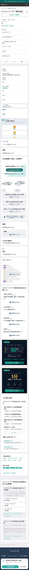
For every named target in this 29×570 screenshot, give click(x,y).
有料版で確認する (8, 106)
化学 (17, 467)
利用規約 (4, 556)
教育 (20, 467)
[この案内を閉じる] (26, 560)
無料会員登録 (10, 566)
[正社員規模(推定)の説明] (11, 37)
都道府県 (10, 8)
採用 (22, 61)
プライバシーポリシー (13, 556)
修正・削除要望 (15, 14)
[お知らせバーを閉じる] (27, 1)
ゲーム (7, 467)
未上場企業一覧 (7, 516)
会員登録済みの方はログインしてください (14, 173)
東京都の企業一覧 (7, 513)
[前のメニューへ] (1, 61)
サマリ (6, 61)
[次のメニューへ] (28, 61)
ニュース (14, 61)
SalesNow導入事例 (14, 551)
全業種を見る (13, 472)
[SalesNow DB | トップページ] (4, 4)
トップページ (4, 8)
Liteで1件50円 (23, 566)
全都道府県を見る (6, 472)
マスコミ (12, 467)
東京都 (14, 8)
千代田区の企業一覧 (17, 513)
